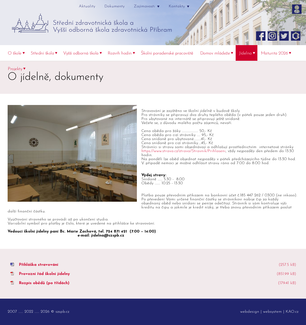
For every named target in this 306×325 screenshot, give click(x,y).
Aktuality (87, 6)
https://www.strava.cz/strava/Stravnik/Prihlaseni (183, 151)
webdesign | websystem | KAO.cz (269, 312)
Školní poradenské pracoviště (167, 53)
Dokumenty (114, 6)
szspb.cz (62, 312)
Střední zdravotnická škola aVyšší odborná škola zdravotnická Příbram (112, 26)
